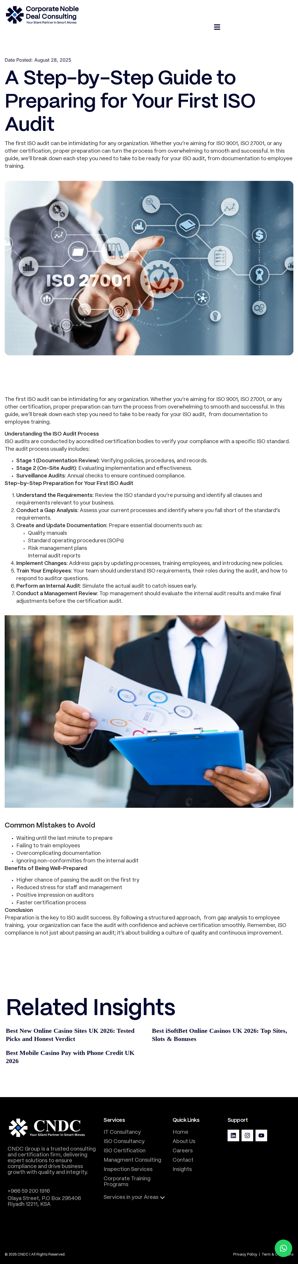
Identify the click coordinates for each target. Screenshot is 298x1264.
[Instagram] (247, 1135)
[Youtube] (261, 1135)
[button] (134, 1198)
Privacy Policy (245, 1254)
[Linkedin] (233, 1135)
